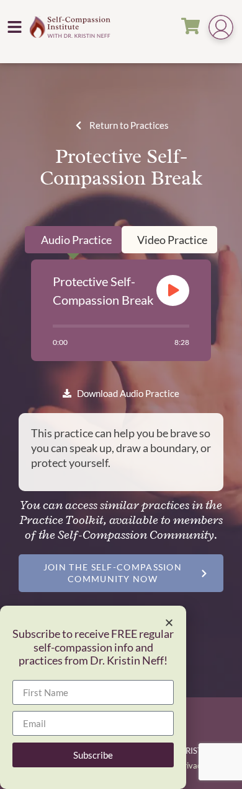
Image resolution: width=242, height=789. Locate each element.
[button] (15, 26)
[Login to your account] (221, 28)
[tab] (73, 239)
